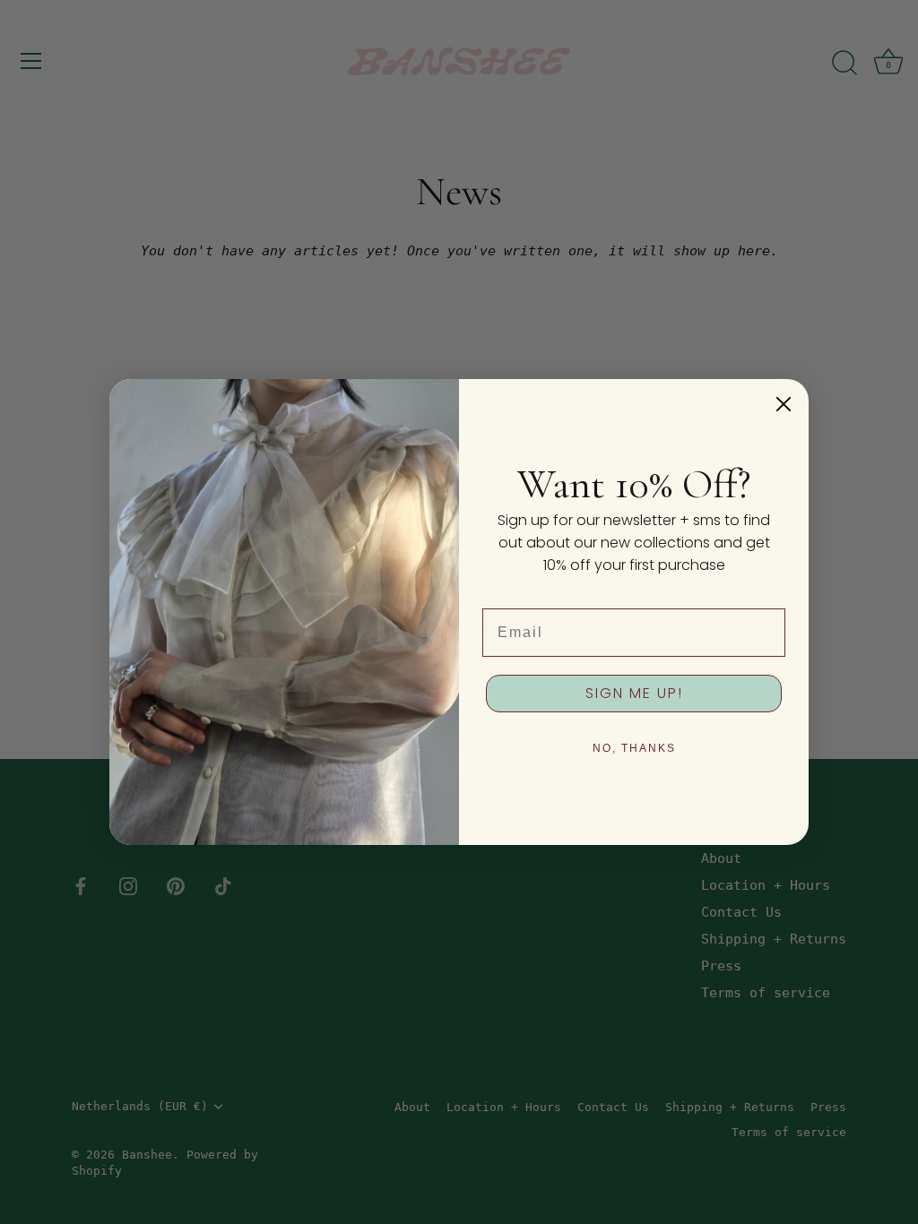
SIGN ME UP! (634, 693)
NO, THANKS (634, 748)
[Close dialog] (783, 404)
